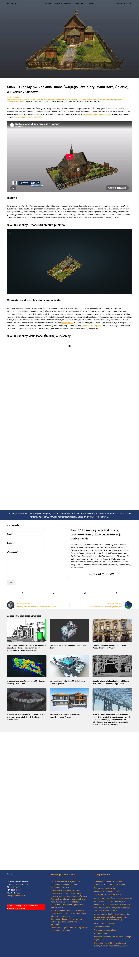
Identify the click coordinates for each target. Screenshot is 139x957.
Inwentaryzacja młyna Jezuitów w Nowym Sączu (69, 928)
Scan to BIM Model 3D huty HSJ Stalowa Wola (68, 910)
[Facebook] (22, 593)
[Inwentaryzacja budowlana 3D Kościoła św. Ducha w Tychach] (69, 666)
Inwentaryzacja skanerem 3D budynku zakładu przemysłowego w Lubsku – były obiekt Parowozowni (26, 716)
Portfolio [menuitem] (68, 3)
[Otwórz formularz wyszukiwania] (131, 3)
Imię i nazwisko (13, 525)
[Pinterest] (85, 593)
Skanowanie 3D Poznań (59, 887)
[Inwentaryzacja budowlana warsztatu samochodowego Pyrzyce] (69, 699)
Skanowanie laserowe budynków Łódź (65, 882)
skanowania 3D (67, 323)
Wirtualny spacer (100, 933)
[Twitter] (54, 593)
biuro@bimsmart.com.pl (16, 896)
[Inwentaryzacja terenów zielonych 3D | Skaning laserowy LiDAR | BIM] (26, 666)
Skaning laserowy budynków (105, 888)
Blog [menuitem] (83, 3)
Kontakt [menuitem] (91, 3)
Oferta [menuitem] (57, 3)
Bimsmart (13, 3)
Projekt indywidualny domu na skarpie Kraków (68, 899)
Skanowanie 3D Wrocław (60, 930)
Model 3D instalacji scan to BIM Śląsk (64, 902)
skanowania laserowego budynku (97, 114)
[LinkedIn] (116, 593)
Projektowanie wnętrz (102, 927)
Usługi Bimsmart (102, 874)
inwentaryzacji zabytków (91, 326)
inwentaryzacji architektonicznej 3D (27, 117)
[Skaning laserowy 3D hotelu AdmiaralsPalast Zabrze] (69, 630)
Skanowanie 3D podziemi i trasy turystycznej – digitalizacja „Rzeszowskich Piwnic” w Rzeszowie (68, 922)
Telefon (10, 543)
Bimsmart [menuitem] (48, 3)
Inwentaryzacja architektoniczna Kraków (65, 893)
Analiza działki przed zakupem (105, 930)
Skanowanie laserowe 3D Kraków (63, 885)
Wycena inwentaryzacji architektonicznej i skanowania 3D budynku (23, 907)
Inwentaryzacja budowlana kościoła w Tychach (68, 896)
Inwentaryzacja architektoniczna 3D (107, 891)
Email (10, 534)
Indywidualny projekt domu (104, 923)
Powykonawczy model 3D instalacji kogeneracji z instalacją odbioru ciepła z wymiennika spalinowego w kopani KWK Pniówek (26, 647)
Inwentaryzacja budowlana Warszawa (65, 890)
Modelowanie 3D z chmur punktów (107, 895)
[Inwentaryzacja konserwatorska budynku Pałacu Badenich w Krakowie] (112, 630)
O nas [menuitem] (76, 3)
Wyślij (11, 582)
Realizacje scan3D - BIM (62, 874)
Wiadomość (12, 552)
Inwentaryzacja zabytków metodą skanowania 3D (113, 898)
